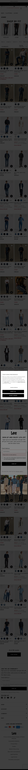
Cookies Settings (14, 387)
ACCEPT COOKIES (13, 395)
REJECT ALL (13, 391)
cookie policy (6, 382)
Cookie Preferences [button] (21, 382)
